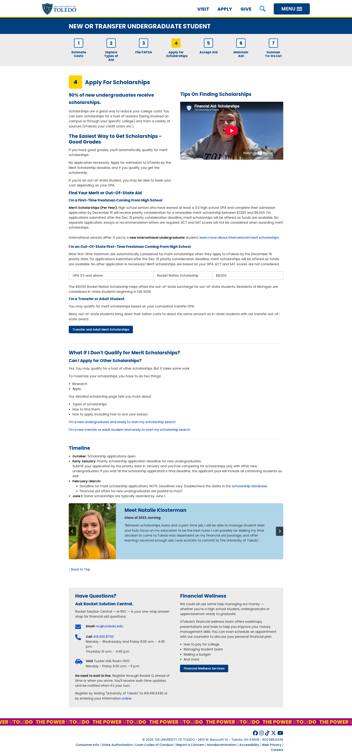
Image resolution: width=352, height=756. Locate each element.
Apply (224, 9)
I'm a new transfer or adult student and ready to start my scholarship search (129, 429)
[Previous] (72, 531)
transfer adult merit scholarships (100, 329)
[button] (262, 9)
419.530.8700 (103, 636)
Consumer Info (87, 745)
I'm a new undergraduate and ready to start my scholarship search (122, 422)
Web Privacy (271, 745)
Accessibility (249, 745)
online (126, 698)
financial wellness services (204, 668)
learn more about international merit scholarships (239, 237)
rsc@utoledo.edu (109, 626)
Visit (203, 9)
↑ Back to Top (79, 569)
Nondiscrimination (221, 745)
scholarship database (249, 486)
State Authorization (117, 745)
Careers (277, 750)
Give (246, 9)
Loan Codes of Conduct (154, 745)
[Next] (279, 531)
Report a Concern (190, 745)
